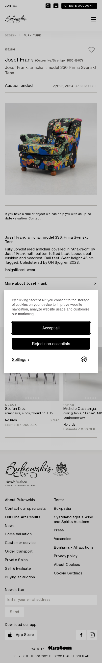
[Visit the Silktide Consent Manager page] (84, 359)
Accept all (51, 328)
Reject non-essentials (51, 343)
